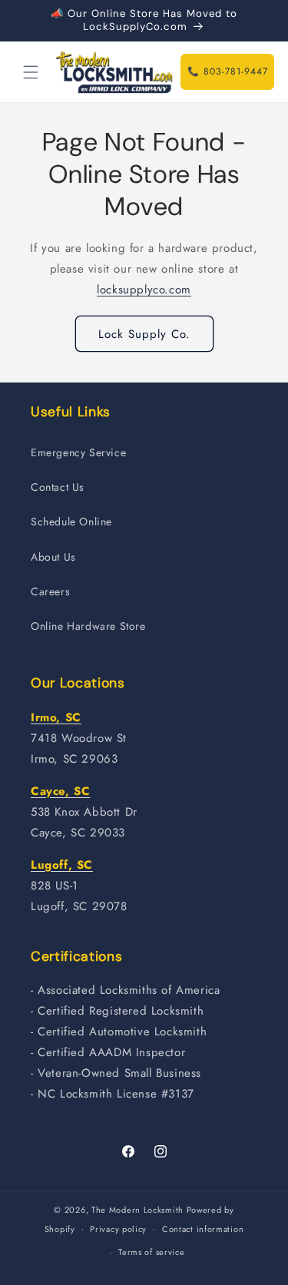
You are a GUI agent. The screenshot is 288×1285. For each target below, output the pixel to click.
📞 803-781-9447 (227, 71)
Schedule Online (71, 521)
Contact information (202, 1229)
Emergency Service (78, 452)
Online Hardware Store (88, 626)
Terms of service (151, 1252)
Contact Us (57, 487)
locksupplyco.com (144, 289)
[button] (31, 72)
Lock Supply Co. (144, 334)
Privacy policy (118, 1229)
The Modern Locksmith (137, 1210)
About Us (53, 557)
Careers (50, 591)
